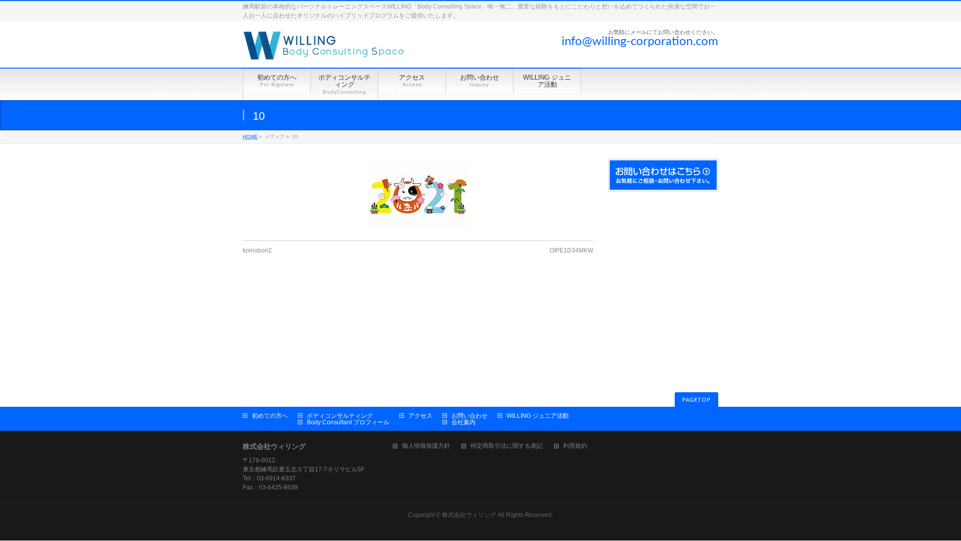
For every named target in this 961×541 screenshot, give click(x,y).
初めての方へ (270, 415)
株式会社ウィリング (469, 514)
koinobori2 (257, 250)
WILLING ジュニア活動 (538, 415)
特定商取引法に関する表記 (506, 446)
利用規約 (575, 446)
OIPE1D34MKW (571, 250)
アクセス (420, 415)
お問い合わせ (469, 415)
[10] (418, 194)
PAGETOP (696, 400)
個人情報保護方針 (426, 446)
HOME (250, 136)
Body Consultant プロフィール (348, 422)
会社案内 (463, 422)
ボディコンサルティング (340, 415)
